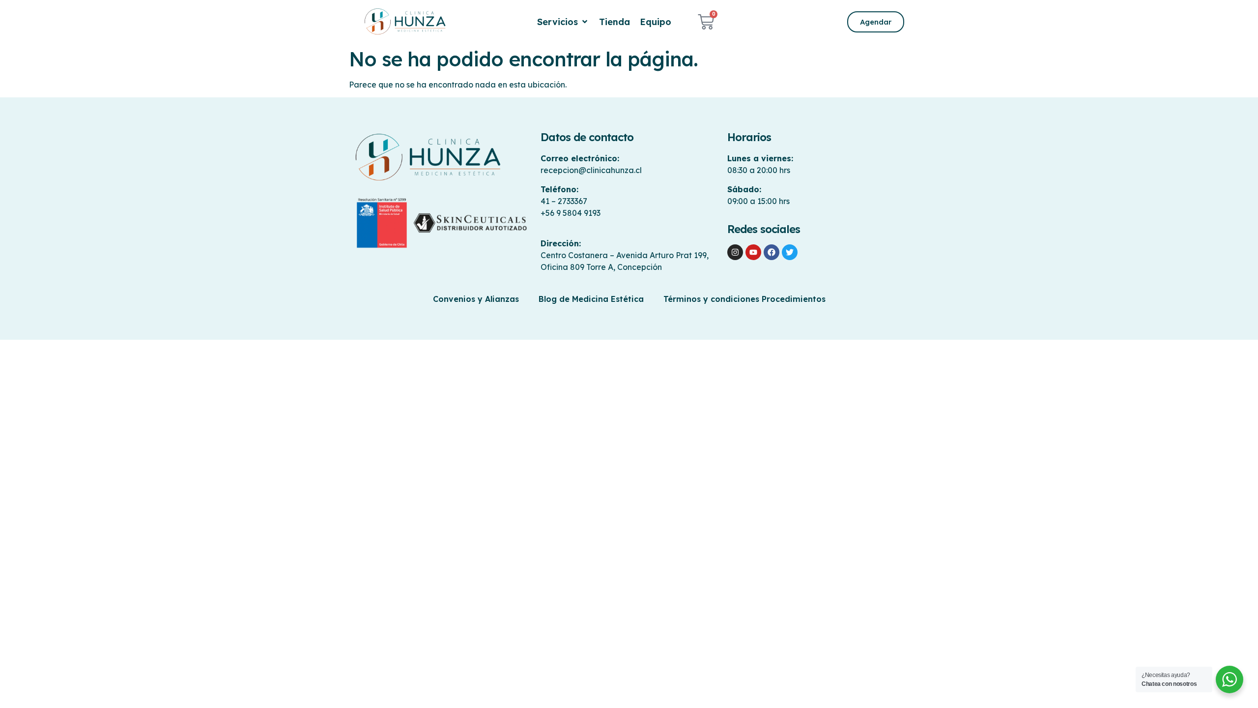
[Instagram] (735, 252)
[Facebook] (771, 252)
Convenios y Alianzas (476, 299)
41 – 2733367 (564, 201)
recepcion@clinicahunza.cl (591, 170)
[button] (563, 22)
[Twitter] (790, 252)
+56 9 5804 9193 (570, 213)
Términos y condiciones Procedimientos (744, 299)
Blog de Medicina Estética (591, 299)
